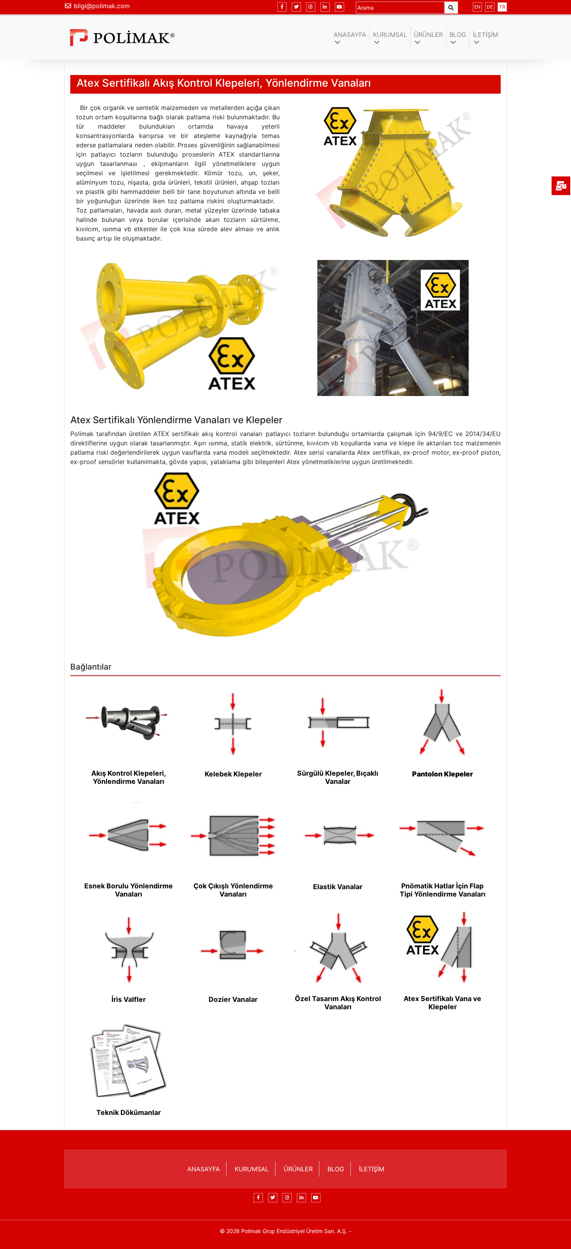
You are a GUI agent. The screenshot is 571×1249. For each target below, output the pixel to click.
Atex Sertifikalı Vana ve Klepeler (442, 1002)
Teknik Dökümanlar (128, 1112)
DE (490, 7)
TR (502, 7)
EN (477, 7)
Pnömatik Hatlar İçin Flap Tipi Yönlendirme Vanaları (443, 890)
